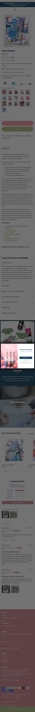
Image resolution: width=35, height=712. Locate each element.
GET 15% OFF (25, 357)
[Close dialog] (33, 344)
